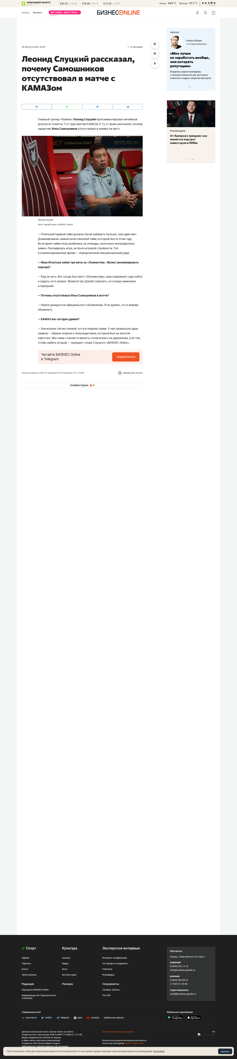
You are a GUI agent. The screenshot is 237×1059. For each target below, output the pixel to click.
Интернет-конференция (114, 958)
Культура (69, 948)
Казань (26, 12)
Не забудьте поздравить (115, 963)
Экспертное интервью (121, 948)
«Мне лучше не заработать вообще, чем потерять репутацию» (190, 59)
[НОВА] (65, 13)
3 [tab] (190, 159)
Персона (26, 963)
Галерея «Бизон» (111, 989)
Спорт (30, 948)
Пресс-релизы (29, 974)
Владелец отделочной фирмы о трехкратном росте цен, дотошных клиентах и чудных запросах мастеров (190, 74)
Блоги (25, 969)
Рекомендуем (177, 131)
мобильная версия (114, 1017)
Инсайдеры (108, 974)
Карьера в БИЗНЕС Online (35, 989)
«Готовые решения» (196, 44)
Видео (65, 963)
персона (174, 32)
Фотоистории (69, 974)
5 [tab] (193, 159)
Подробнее (159, 1051)
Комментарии (82, 385)
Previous (171, 86)
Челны (162, 3)
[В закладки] (155, 54)
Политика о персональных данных (118, 1032)
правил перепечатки (134, 1043)
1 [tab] (187, 159)
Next (211, 86)
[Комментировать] (155, 44)
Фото (65, 969)
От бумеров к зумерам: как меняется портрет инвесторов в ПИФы (188, 139)
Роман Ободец (194, 40)
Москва (183, 3)
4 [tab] (192, 159)
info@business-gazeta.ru (182, 970)
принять (225, 1051)
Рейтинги (107, 969)
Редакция (28, 984)
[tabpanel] (191, 58)
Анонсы (66, 958)
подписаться (125, 356)
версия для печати (133, 373)
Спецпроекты (110, 984)
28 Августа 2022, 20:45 (33, 47)
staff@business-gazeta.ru (183, 994)
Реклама (67, 984)
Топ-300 (106, 995)
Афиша (25, 958)
